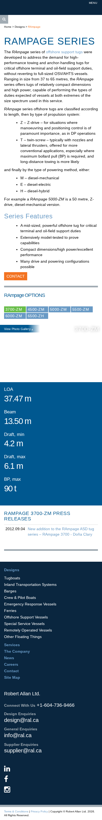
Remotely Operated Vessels (28, 630)
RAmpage (34, 26)
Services (12, 645)
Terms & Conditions (16, 811)
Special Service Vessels (24, 623)
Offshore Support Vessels (26, 617)
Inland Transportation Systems (30, 584)
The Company (17, 651)
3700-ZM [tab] (13, 309)
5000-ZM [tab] (58, 309)
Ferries (10, 610)
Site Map (12, 677)
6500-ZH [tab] (36, 316)
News (9, 658)
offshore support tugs (65, 52)
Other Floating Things (23, 636)
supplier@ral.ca (23, 750)
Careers (11, 664)
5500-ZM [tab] (80, 309)
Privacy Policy (39, 811)
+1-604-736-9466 (56, 705)
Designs (20, 26)
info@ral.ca (18, 735)
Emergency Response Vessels (30, 604)
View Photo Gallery (18, 329)
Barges (10, 591)
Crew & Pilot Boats (20, 597)
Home (7, 26)
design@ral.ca (21, 720)
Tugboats (12, 578)
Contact (16, 276)
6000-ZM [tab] (13, 316)
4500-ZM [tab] (36, 309)
